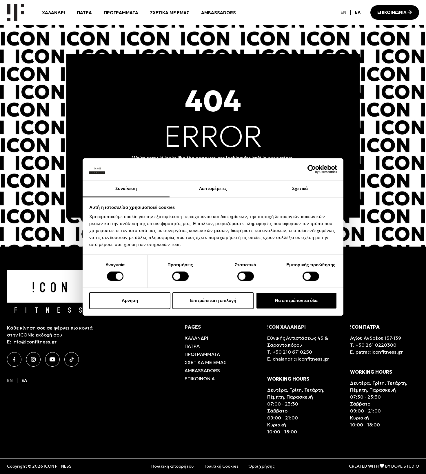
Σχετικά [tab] (300, 188)
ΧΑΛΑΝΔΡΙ (53, 12)
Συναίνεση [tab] (126, 188)
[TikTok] (71, 359)
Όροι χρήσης (261, 466)
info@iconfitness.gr (34, 342)
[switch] (180, 276)
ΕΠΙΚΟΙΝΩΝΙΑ (392, 12)
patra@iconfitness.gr (379, 352)
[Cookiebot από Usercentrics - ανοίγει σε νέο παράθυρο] (311, 169)
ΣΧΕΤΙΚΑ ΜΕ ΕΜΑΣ (169, 12)
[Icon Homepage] (15, 12)
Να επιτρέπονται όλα (296, 300)
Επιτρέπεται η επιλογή (213, 300)
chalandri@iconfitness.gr (301, 359)
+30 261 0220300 (376, 345)
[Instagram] (33, 359)
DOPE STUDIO (405, 466)
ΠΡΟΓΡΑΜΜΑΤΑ (121, 12)
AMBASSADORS (218, 12)
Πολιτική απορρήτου (172, 466)
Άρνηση (130, 300)
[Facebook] (14, 359)
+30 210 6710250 (292, 352)
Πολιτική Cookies (221, 466)
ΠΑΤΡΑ (84, 12)
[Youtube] (52, 359)
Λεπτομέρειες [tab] (213, 188)
